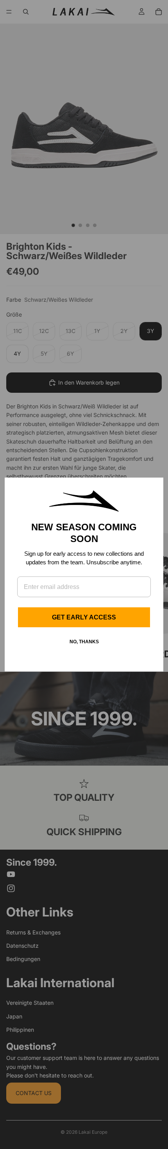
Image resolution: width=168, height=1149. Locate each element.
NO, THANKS (84, 641)
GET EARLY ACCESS (84, 617)
